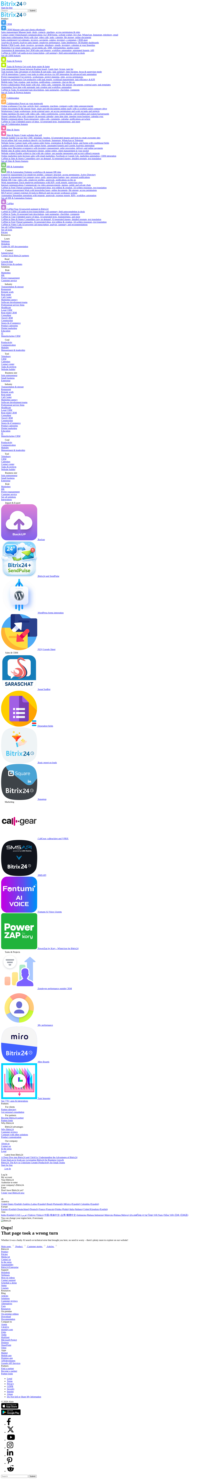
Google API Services (10, 1363)
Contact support (8, 1280)
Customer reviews (9, 1301)
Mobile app (6, 1355)
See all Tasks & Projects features (16, 92)
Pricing (4, 232)
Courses (5, 1288)
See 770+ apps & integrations (14, 1101)
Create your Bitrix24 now (13, 1193)
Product (4, 1251)
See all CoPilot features (11, 227)
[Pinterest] (9, 1463)
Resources (6, 1309)
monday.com (7, 1329)
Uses (3, 1306)
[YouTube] (11, 1440)
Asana (4, 1324)
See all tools (6, 230)
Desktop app (7, 1358)
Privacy (10, 1384)
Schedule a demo (9, 1283)
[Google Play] (11, 1414)
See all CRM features (11, 55)
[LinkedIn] (10, 1455)
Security (10, 1389)
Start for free (7, 7)
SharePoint (6, 1345)
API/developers (8, 1360)
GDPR (10, 1386)
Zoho (3, 1332)
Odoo (3, 1347)
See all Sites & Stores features (14, 161)
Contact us (6, 1259)
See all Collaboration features (14, 124)
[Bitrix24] (13, 5)
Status (4, 1285)
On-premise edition (10, 1314)
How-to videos (8, 1277)
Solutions (5, 1298)
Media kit (5, 1257)
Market (4, 1353)
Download (6, 1316)
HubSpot (5, 1337)
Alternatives (6, 1303)
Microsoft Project (9, 1340)
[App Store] (9, 1408)
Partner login (7, 1373)
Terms (10, 1381)
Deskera (5, 1342)
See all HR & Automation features (16, 198)
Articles (4, 1296)
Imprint (10, 1391)
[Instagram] (10, 1448)
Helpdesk (5, 1272)
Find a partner (7, 1368)
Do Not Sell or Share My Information (24, 1397)
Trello (3, 1335)
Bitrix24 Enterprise (9, 1267)
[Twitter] (10, 1432)
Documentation (8, 1319)
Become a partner (9, 1371)
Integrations (6, 499)
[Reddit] (10, 1471)
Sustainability (7, 1264)
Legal (9, 1378)
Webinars (5, 1275)
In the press (6, 1262)
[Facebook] (9, 1424)
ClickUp (5, 1327)
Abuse (10, 1394)
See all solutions (8, 497)
